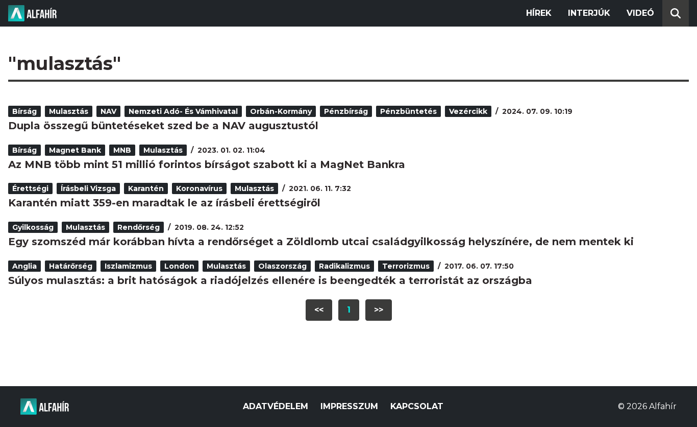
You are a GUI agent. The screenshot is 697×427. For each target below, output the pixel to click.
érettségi (30, 188)
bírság (24, 111)
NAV (108, 111)
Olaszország (282, 266)
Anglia (24, 266)
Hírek (539, 13)
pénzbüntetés (408, 111)
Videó (640, 13)
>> (378, 310)
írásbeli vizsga (88, 188)
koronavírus (199, 188)
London (179, 266)
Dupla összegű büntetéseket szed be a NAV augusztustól (163, 126)
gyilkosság (33, 227)
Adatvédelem (275, 406)
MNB (122, 150)
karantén (146, 188)
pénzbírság (346, 111)
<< (318, 310)
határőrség (70, 266)
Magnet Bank (75, 150)
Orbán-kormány (281, 111)
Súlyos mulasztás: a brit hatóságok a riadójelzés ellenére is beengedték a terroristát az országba (270, 280)
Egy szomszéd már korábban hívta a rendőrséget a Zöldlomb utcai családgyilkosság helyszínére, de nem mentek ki (321, 241)
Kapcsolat (416, 406)
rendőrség (138, 227)
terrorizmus (406, 266)
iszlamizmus (128, 266)
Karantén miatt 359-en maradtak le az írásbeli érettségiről (164, 203)
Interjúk (589, 13)
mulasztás (68, 111)
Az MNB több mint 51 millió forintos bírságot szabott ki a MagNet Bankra (206, 164)
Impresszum (349, 406)
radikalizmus (344, 266)
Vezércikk (468, 111)
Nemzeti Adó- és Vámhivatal (183, 111)
